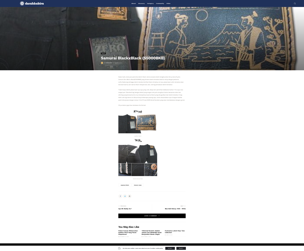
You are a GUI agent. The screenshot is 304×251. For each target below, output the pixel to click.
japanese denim (125, 185)
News (103, 53)
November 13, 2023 (124, 236)
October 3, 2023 (147, 236)
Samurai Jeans (138, 185)
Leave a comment (151, 215)
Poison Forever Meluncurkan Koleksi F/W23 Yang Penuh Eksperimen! (128, 232)
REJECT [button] (181, 248)
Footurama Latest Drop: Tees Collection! (175, 231)
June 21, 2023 (169, 234)
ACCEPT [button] (170, 248)
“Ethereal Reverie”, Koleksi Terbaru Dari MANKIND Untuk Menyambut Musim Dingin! (152, 232)
